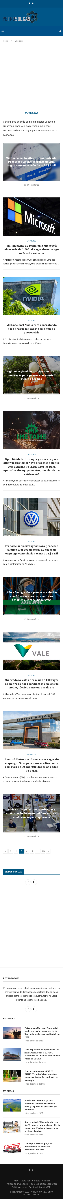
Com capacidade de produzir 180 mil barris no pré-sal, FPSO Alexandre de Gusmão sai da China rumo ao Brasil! (42, 1054)
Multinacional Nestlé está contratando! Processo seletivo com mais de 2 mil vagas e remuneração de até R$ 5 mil (31, 161)
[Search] (59, 30)
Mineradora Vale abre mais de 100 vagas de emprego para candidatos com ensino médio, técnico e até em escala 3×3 (31, 683)
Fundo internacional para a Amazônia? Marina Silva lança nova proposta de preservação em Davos (40, 1105)
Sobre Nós (25, 1180)
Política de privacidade (17, 1184)
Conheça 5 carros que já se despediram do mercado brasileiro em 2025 (38, 1146)
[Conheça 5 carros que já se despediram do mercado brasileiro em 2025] (12, 1148)
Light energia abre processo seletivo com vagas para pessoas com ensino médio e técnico (31, 375)
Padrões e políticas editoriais (43, 1184)
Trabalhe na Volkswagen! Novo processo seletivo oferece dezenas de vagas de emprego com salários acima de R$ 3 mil (31, 549)
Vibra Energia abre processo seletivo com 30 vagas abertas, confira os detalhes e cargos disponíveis (31, 596)
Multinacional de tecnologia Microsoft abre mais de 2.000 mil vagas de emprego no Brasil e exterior (31, 249)
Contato (36, 1180)
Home (5, 41)
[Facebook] (29, 3)
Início (16, 1180)
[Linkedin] (33, 3)
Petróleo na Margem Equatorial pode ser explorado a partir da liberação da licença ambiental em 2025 (41, 1033)
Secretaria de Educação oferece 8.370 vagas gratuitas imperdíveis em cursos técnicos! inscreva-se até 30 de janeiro (42, 1127)
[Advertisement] (31, 77)
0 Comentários (33, 185)
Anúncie (46, 1180)
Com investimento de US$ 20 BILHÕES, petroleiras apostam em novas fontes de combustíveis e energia (41, 1076)
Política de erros (19, 1187)
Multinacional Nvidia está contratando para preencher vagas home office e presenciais (31, 328)
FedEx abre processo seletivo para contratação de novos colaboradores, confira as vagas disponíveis (31, 813)
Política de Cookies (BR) (40, 1187)
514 (43, 851)
